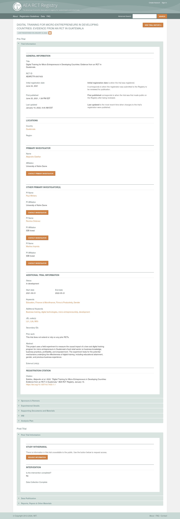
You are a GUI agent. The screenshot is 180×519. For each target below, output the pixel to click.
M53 (36, 321)
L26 (31, 321)
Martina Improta (32, 246)
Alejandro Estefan (33, 156)
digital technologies (49, 312)
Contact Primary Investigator (40, 173)
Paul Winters (31, 195)
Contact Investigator (37, 212)
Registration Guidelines (29, 16)
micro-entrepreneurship (68, 312)
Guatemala (30, 129)
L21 (27, 321)
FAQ (48, 16)
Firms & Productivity (64, 302)
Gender (77, 302)
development (84, 312)
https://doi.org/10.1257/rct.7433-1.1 (41, 384)
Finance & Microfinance (45, 302)
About (15, 16)
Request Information (37, 457)
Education (30, 302)
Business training (33, 312)
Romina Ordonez (33, 221)
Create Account (154, 3)
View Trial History (152, 25)
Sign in (164, 3)
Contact (164, 515)
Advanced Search (124, 16)
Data (43, 16)
